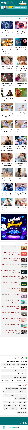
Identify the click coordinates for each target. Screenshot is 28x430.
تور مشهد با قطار (7, 402)
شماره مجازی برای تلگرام (8, 392)
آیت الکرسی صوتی (21, 412)
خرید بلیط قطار (22, 405)
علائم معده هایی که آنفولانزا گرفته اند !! (7, 164)
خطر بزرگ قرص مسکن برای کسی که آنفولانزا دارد (21, 194)
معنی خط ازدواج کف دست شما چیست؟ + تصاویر (16, 361)
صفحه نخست (23, 419)
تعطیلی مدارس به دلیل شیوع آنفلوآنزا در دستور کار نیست (21, 132)
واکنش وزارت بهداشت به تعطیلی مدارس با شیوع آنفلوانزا (7, 115)
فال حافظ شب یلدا (13, 409)
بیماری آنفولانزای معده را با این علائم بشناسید (21, 114)
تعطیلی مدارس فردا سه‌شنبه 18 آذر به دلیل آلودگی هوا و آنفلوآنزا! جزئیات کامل (7, 51)
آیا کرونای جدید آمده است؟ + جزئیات (7, 84)
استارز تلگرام (6, 395)
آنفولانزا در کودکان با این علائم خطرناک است (7, 67)
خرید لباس (7, 388)
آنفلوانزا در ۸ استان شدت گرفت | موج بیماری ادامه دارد (21, 50)
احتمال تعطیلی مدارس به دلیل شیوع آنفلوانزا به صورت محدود (7, 132)
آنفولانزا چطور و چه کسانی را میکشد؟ (21, 164)
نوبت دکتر (24, 395)
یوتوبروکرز (5, 409)
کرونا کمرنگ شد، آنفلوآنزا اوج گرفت (21, 84)
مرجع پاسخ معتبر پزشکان (20, 398)
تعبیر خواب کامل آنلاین (21, 392)
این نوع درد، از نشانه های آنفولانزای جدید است (7, 209)
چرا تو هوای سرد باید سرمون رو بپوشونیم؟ (21, 147)
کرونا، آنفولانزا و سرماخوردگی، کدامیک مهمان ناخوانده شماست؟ (7, 148)
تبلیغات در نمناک (8, 419)
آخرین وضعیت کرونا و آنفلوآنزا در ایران (21, 32)
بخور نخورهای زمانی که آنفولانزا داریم (21, 179)
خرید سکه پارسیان (8, 405)
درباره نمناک (16, 419)
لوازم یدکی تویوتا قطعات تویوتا (19, 402)
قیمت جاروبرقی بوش (15, 395)
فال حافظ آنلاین (22, 409)
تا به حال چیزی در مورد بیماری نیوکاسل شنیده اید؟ (21, 99)
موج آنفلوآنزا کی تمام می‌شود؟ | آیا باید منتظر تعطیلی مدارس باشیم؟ (21, 68)
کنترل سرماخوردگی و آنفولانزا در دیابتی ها (7, 179)
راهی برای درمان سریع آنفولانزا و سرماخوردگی (7, 194)
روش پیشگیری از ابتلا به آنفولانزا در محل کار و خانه (7, 99)
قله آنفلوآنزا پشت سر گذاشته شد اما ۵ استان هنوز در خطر (7, 33)
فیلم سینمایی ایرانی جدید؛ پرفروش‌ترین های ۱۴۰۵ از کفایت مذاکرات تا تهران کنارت (15, 364)
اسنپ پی (16, 405)
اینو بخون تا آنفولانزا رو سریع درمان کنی (21, 209)
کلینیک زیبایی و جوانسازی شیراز (18, 388)
